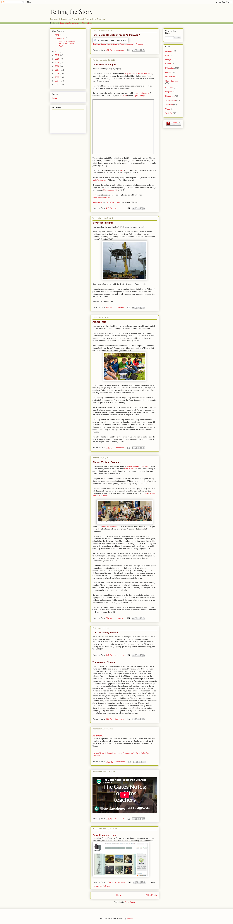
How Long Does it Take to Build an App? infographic (112, 44)
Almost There (99, 322)
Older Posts (151, 895)
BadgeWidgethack (99, 180)
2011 (57, 55)
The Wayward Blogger (103, 662)
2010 (57, 59)
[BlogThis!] (136, 50)
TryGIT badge (139, 96)
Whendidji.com (87, 23)
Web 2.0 (168, 113)
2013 (57, 35)
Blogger (130, 919)
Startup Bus (129, 469)
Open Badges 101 (110, 190)
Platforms (106, 886)
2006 (57, 73)
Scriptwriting (170, 100)
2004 (57, 81)
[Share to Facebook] (141, 50)
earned (124, 96)
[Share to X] (138, 50)
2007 (57, 70)
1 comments (119, 307)
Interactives (97, 886)
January (61, 38)
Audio (167, 55)
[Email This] (133, 50)
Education (169, 68)
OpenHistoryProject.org (68, 23)
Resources (169, 96)
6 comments (119, 208)
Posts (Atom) (130, 902)
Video (167, 109)
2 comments (119, 719)
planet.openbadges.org (101, 197)
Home (119, 895)
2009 (57, 62)
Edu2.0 (168, 64)
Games (168, 72)
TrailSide (169, 104)
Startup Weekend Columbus (106, 462)
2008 (57, 66)
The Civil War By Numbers (105, 632)
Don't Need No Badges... (105, 64)
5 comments (119, 50)
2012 (57, 51)
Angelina (139, 44)
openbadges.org (142, 93)
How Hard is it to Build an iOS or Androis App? (116, 35)
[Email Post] (128, 50)
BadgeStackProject (114, 202)
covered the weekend (110, 526)
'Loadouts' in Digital (102, 223)
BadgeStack (97, 202)
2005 (57, 77)
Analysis (168, 51)
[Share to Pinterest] (143, 50)
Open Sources (171, 81)
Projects (168, 92)
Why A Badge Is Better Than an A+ (138, 74)
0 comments (119, 655)
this (120, 170)
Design (168, 59)
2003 (57, 85)
